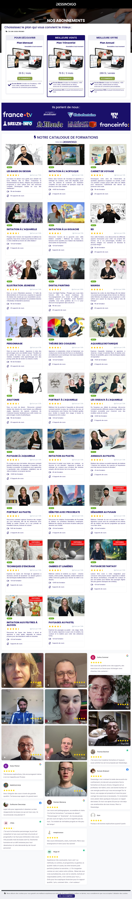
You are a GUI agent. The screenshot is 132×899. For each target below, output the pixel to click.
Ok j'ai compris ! (66, 896)
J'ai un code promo (15, 31)
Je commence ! (24, 78)
